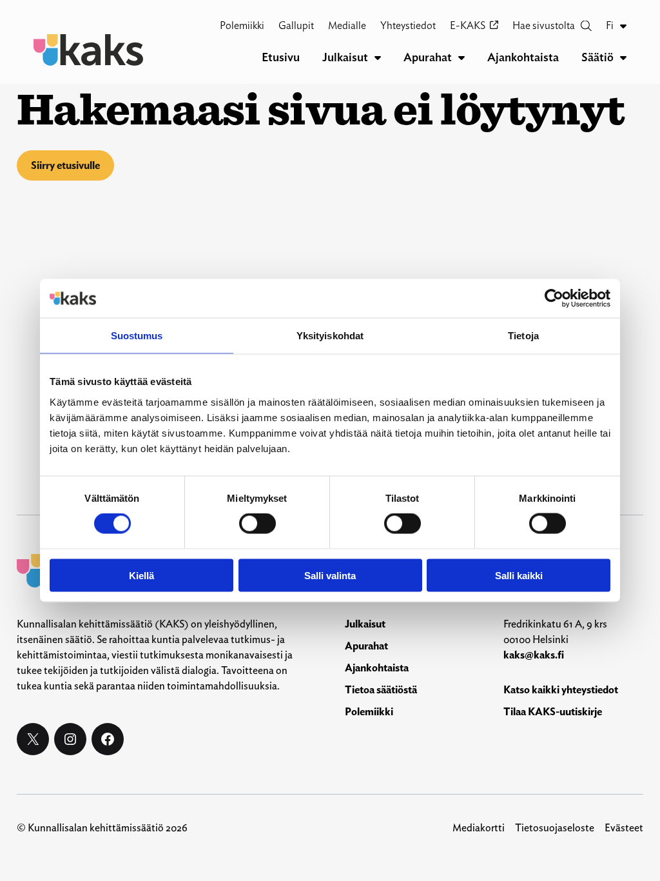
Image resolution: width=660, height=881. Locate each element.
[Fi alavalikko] (623, 25)
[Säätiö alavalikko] (623, 57)
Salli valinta (330, 574)
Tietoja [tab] (523, 335)
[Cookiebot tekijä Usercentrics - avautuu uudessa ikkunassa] (554, 298)
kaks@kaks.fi (533, 655)
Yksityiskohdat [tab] (330, 335)
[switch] (257, 523)
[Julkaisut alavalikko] (377, 57)
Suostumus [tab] (137, 335)
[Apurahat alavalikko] (461, 57)
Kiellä (141, 574)
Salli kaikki (519, 574)
